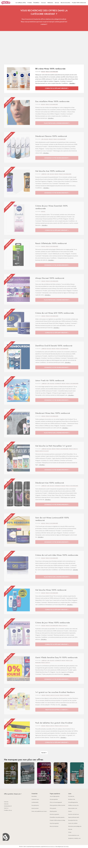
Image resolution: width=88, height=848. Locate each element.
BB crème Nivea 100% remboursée (50, 68)
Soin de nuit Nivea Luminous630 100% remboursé (52, 519)
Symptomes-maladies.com (74, 838)
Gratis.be (6, 801)
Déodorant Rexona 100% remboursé (51, 136)
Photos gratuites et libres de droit (57, 805)
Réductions (50, 2)
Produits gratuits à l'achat (42, 451)
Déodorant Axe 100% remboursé (49, 482)
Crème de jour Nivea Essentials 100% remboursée (51, 207)
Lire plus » (72, 83)
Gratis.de (6, 803)
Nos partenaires (35, 805)
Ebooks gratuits (53, 811)
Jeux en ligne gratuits (54, 796)
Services (57, 2)
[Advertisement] (44, 48)
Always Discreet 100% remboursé (49, 278)
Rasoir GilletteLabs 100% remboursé (51, 243)
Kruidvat (43, 71)
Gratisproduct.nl (8, 806)
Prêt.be (70, 811)
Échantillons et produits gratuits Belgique (59, 817)
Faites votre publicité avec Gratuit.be (40, 811)
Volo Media (65, 846)
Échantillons (36, 2)
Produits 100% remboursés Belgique (58, 820)
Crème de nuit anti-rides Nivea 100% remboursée (56, 555)
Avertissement (35, 808)
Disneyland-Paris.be (72, 820)
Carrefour (43, 174)
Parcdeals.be (71, 796)
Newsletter (34, 796)
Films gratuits (53, 808)
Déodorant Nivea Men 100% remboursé (52, 413)
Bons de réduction (54, 826)
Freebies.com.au (8, 810)
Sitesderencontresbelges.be (74, 826)
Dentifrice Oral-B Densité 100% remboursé (53, 345)
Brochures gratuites (54, 814)
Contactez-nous (35, 799)
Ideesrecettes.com (72, 808)
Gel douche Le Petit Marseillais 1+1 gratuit (53, 445)
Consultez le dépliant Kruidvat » (56, 88)
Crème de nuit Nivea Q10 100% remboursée (54, 313)
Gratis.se (6, 808)
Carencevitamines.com (73, 835)
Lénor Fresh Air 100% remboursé (49, 380)
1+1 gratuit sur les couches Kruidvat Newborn (55, 692)
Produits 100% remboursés (79, 2)
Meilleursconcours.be (73, 805)
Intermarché (58, 383)
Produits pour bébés (64, 695)
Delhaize (46, 139)
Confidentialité (35, 802)
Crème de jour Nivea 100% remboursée (52, 622)
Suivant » (44, 753)
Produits (30, 2)
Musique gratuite (54, 799)
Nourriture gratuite (54, 823)
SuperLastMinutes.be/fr (73, 817)
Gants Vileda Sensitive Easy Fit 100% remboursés (56, 657)
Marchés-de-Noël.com (73, 814)
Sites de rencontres (65, 2)
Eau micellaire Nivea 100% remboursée (52, 101)
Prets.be (70, 829)
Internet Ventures (51, 846)
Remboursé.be (71, 799)
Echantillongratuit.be (73, 802)
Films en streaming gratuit (56, 802)
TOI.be (69, 832)
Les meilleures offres (21, 2)
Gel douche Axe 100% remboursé (50, 171)
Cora (42, 139)
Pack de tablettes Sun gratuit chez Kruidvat (53, 722)
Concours (43, 2)
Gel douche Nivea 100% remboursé (50, 590)
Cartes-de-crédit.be (72, 823)
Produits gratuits (73, 448)
